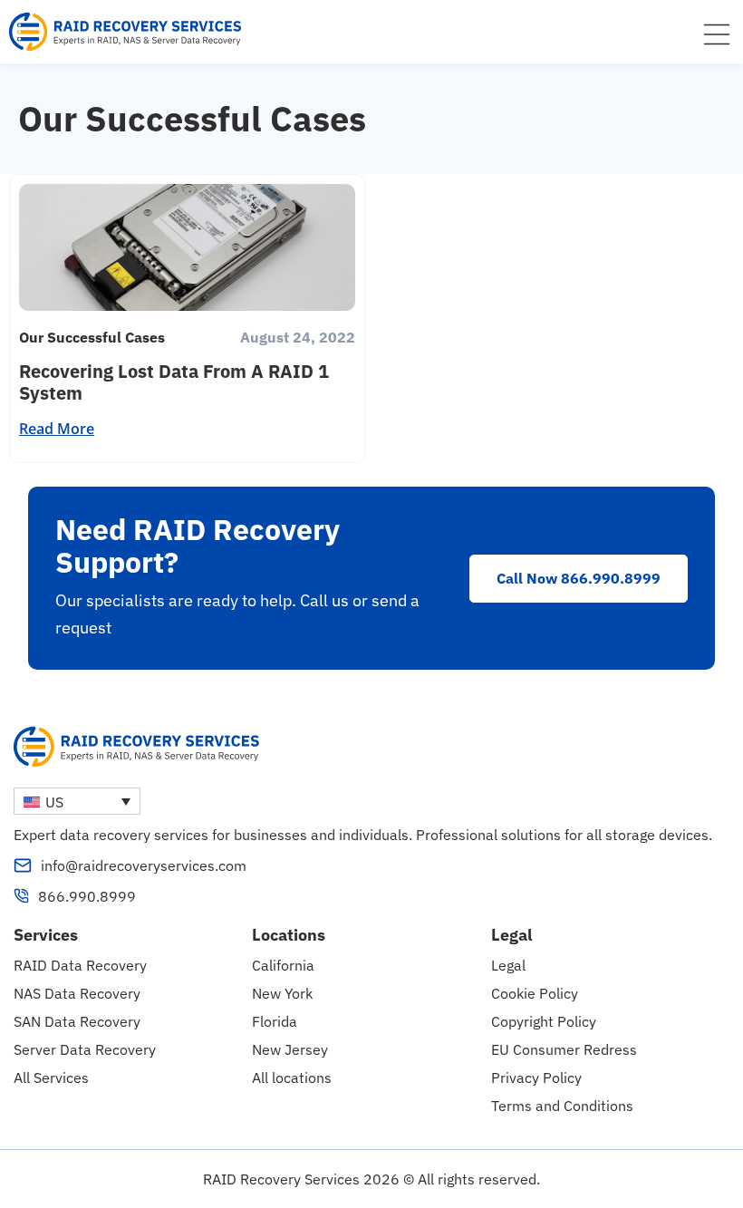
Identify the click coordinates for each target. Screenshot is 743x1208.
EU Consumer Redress (564, 1049)
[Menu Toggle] (717, 34)
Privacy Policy (536, 1077)
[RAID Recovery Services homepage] (127, 31)
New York (282, 993)
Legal (508, 965)
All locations (292, 1077)
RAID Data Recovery (80, 965)
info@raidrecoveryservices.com (143, 865)
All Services (51, 1077)
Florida (274, 1021)
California (283, 965)
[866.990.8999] (21, 896)
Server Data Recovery (85, 1049)
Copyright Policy (543, 1021)
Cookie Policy (534, 993)
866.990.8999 (87, 896)
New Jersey (290, 1049)
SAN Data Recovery (77, 1021)
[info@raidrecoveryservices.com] (23, 865)
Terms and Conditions (562, 1106)
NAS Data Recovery (77, 993)
